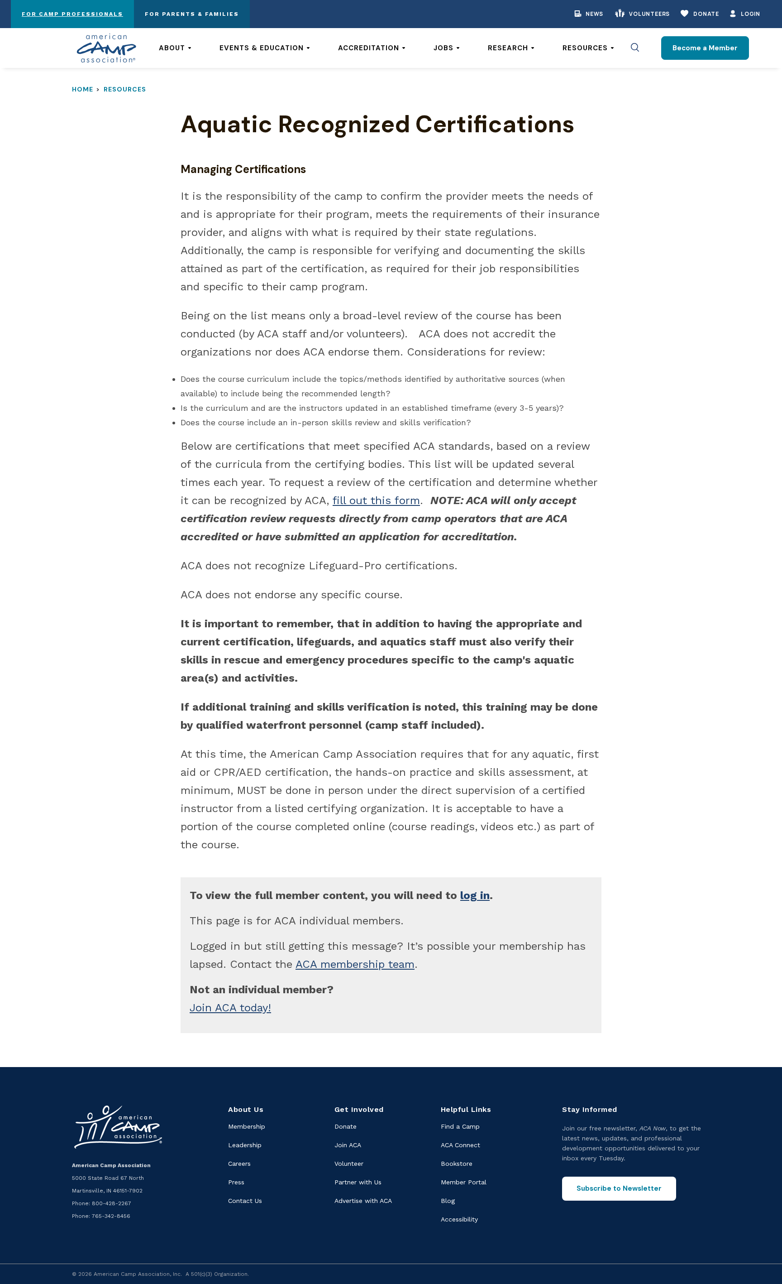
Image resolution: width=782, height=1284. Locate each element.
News (594, 14)
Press (236, 1182)
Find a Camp (460, 1126)
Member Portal (463, 1182)
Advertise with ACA (363, 1200)
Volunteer (348, 1163)
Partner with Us (357, 1182)
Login (750, 14)
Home (82, 89)
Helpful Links (466, 1109)
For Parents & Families (192, 14)
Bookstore (456, 1163)
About (172, 48)
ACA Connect (460, 1145)
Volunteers (649, 14)
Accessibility (459, 1219)
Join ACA (347, 1145)
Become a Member (705, 48)
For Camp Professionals (72, 14)
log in (475, 895)
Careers (239, 1163)
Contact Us (245, 1200)
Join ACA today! (230, 1007)
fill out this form (376, 500)
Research (508, 48)
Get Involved (359, 1109)
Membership (246, 1126)
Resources (585, 48)
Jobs (443, 48)
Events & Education (261, 48)
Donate (706, 14)
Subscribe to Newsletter (619, 1188)
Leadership (245, 1145)
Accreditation (368, 48)
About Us (245, 1109)
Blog (448, 1200)
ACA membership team (355, 964)
